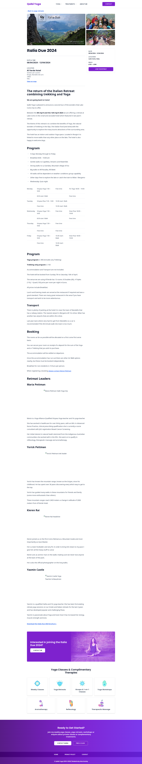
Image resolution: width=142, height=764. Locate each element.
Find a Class (80, 743)
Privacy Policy (70, 754)
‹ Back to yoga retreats (35, 11)
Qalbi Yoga (34, 4)
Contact (108, 4)
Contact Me (37, 650)
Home (56, 754)
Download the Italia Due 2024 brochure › (42, 624)
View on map (31, 81)
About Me (83, 4)
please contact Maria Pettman (59, 371)
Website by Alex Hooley (80, 761)
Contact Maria (62, 743)
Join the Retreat (101, 69)
